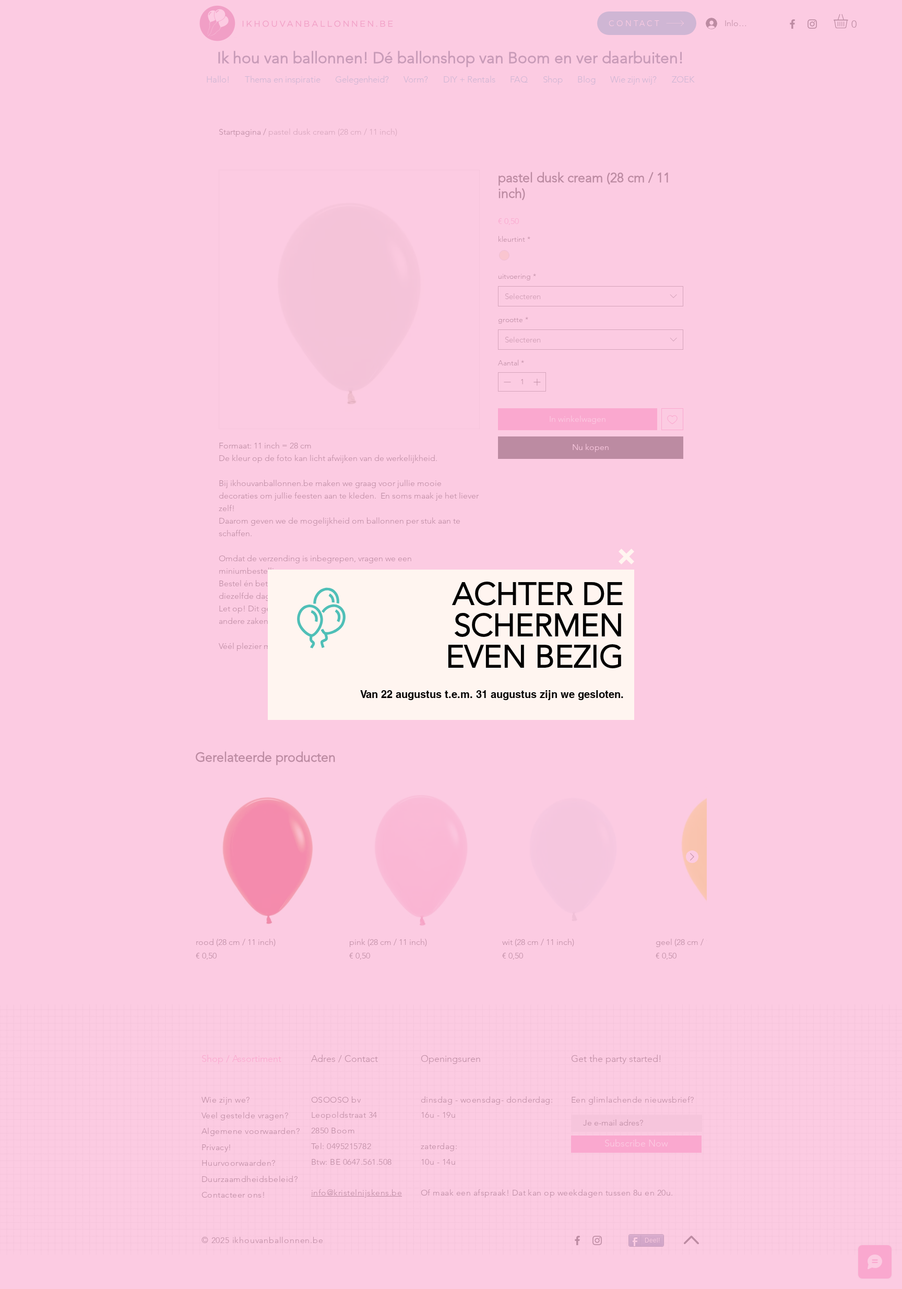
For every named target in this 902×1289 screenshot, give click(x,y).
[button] (626, 556)
